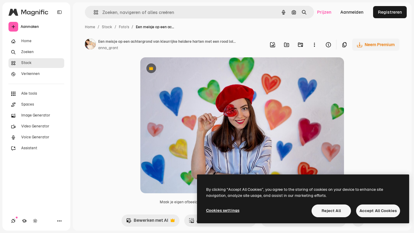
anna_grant (108, 48)
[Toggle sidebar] (59, 12)
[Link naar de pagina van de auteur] (90, 45)
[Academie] (24, 221)
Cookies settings (222, 210)
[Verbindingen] (13, 221)
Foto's (124, 27)
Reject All (331, 210)
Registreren (390, 12)
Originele (180, 69)
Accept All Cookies (378, 210)
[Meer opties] (314, 45)
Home (90, 27)
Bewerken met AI (147, 222)
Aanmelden (351, 12)
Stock (107, 27)
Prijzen (324, 12)
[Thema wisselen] (35, 221)
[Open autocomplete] (93, 12)
